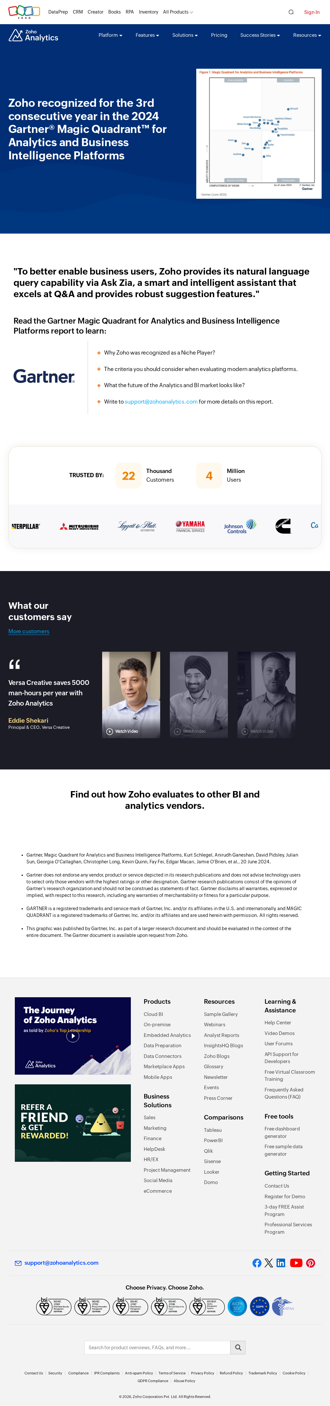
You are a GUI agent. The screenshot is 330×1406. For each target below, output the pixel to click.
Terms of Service (172, 1373)
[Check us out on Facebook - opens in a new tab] (257, 1263)
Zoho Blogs (216, 1056)
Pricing (219, 35)
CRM (78, 12)
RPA (130, 12)
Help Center (278, 1022)
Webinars (214, 1024)
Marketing (155, 1128)
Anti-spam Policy (139, 1373)
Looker (211, 1172)
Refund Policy (231, 1373)
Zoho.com (24, 12)
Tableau (213, 1130)
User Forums (279, 1043)
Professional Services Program (288, 1228)
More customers (28, 631)
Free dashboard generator (282, 1132)
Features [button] (145, 35)
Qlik (208, 1151)
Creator (95, 12)
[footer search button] (238, 1347)
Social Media (158, 1180)
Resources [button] (305, 35)
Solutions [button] (182, 35)
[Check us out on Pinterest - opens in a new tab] (310, 1263)
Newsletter (216, 1077)
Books (114, 12)
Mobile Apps (158, 1077)
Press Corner (218, 1098)
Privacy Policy (202, 1373)
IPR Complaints (107, 1373)
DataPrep (58, 12)
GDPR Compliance (153, 1381)
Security (55, 1373)
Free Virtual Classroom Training (290, 1075)
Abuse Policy (184, 1381)
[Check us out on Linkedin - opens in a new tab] (281, 1263)
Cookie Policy (294, 1373)
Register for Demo (285, 1196)
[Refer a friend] (73, 1123)
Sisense (212, 1161)
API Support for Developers (282, 1057)
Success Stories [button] (258, 35)
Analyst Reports (221, 1035)
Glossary (213, 1066)
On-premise (157, 1024)
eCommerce (158, 1191)
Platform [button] (108, 35)
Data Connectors (162, 1056)
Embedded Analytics (167, 1035)
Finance (152, 1138)
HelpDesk (154, 1149)
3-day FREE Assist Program (284, 1210)
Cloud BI (153, 1014)
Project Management (167, 1170)
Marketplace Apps (164, 1066)
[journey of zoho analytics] (73, 1036)
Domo (211, 1182)
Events (211, 1087)
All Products (176, 12)
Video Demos (280, 1033)
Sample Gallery (221, 1014)
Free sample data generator (284, 1150)
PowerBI (213, 1140)
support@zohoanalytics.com (161, 401)
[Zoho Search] (291, 12)
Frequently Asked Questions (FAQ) (284, 1093)
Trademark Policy (262, 1373)
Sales (149, 1117)
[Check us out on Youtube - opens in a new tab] (296, 1263)
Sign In (312, 12)
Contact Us (277, 1186)
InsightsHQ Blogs (223, 1045)
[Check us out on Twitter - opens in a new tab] (269, 1263)
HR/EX (151, 1159)
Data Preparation (162, 1045)
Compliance (78, 1373)
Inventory (148, 12)
